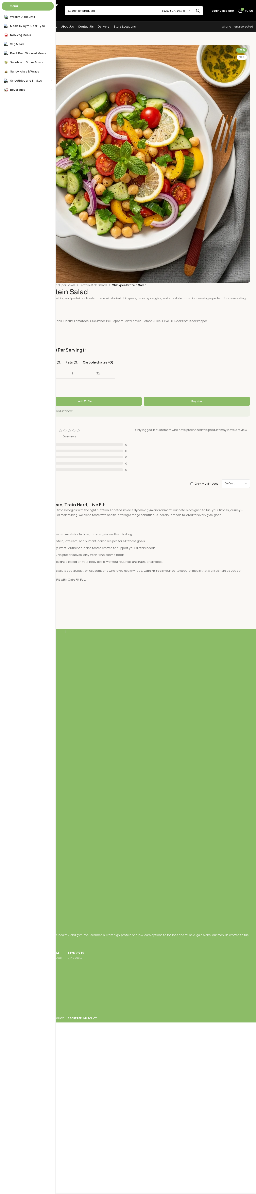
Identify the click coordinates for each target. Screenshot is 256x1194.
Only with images (207, 483)
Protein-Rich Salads (93, 285)
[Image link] (134, 781)
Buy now (196, 401)
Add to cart (86, 401)
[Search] (198, 10)
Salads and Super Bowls (58, 285)
